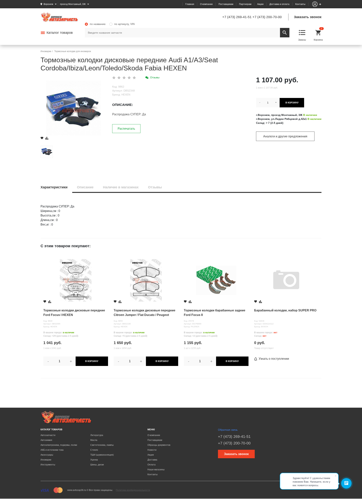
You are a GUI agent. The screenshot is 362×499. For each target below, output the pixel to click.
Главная (189, 4)
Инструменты (48, 464)
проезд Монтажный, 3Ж (73, 4)
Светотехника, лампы (102, 445)
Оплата (151, 464)
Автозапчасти (48, 435)
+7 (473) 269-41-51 (237, 17)
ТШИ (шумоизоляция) (102, 455)
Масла (93, 440)
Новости (151, 450)
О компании (206, 4)
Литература (96, 435)
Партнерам (245, 4)
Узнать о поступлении (274, 358)
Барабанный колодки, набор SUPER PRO (285, 310)
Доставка (152, 459)
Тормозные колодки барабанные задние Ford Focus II (214, 312)
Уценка (94, 459)
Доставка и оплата (279, 4)
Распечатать (126, 128)
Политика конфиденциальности (133, 490)
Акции (260, 4)
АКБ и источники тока (52, 450)
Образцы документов (158, 445)
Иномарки (46, 459)
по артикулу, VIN (124, 23)
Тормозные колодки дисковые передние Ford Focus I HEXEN (74, 312)
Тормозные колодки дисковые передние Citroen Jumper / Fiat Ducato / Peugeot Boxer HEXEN (144, 313)
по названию (98, 23)
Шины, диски (97, 464)
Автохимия (46, 440)
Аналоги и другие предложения (285, 136)
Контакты (300, 4)
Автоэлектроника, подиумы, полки (59, 445)
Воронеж (48, 4)
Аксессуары (47, 455)
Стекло (94, 450)
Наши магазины (156, 469)
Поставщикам (226, 4)
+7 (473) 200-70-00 (267, 17)
